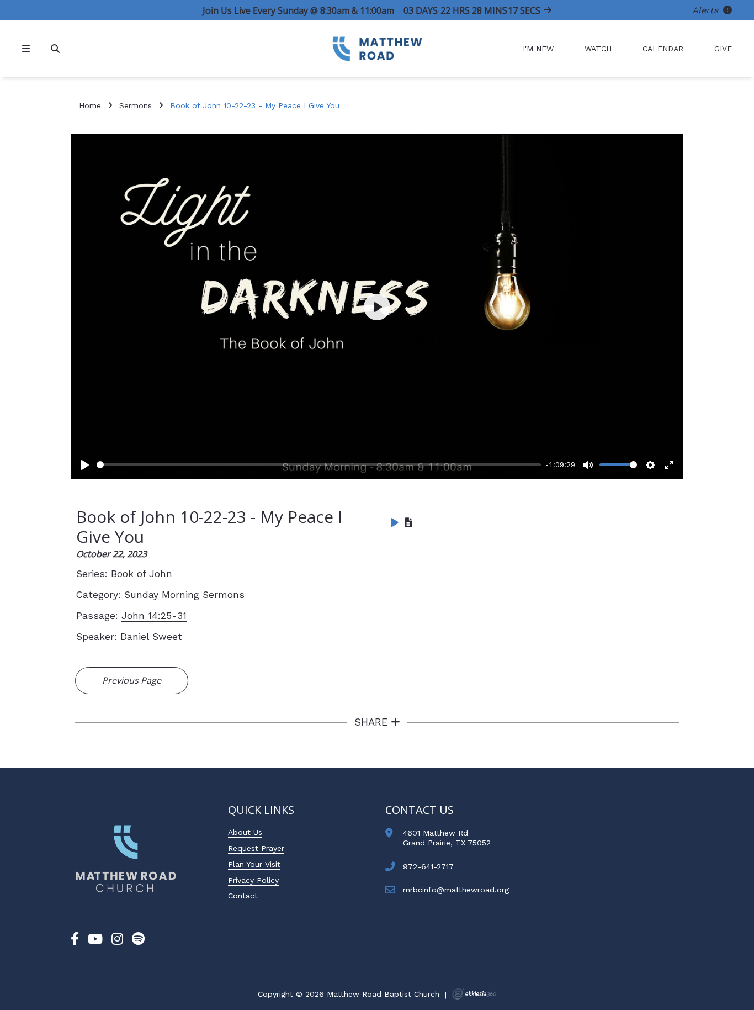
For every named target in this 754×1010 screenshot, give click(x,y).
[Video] (394, 522)
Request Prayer (256, 848)
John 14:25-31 (154, 615)
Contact (243, 895)
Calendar (663, 48)
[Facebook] (75, 939)
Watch (598, 48)
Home (90, 105)
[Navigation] (27, 49)
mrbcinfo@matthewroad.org (456, 889)
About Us (245, 832)
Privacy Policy (253, 880)
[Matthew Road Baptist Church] (377, 48)
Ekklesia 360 (474, 994)
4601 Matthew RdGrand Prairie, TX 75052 (447, 837)
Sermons (135, 105)
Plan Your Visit (254, 864)
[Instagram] (117, 939)
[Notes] (408, 522)
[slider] (319, 464)
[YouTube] (95, 939)
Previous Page (131, 680)
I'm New (538, 48)
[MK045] (126, 858)
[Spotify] (138, 939)
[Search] (56, 49)
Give (723, 48)
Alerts (706, 10)
